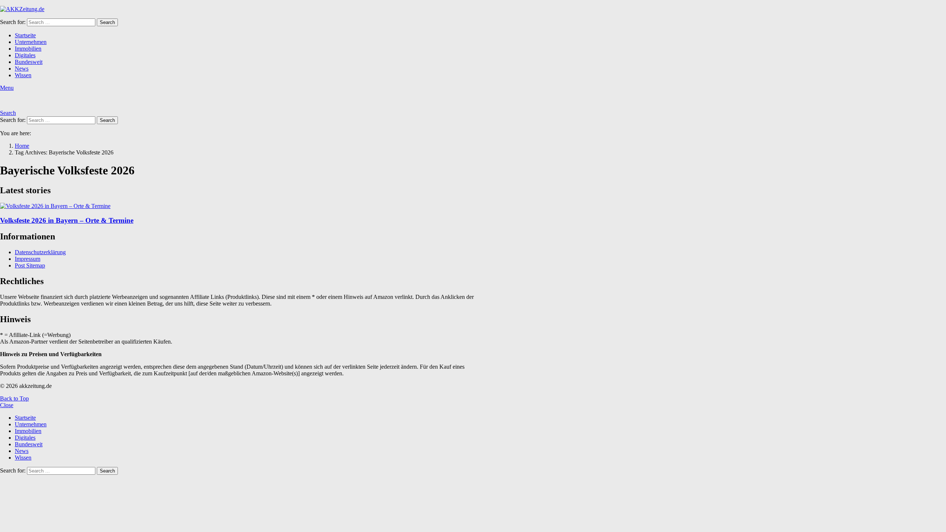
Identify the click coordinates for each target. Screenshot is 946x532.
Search (107, 22)
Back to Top (14, 398)
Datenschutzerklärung (40, 252)
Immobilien (28, 48)
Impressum (27, 259)
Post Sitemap (30, 265)
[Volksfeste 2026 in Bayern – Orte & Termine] (242, 206)
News (21, 68)
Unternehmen (31, 42)
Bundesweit (28, 62)
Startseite (25, 35)
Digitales (25, 55)
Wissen (23, 75)
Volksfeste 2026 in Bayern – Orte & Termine (66, 220)
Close (6, 405)
